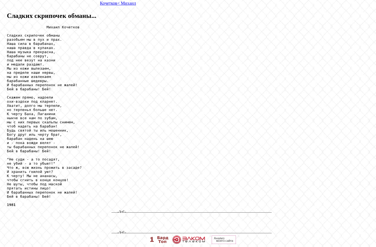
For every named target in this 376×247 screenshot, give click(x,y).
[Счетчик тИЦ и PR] (224, 242)
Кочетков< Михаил (118, 3)
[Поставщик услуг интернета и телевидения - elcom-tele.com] (188, 242)
